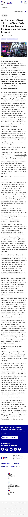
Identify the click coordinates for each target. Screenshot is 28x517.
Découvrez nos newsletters (9, 437)
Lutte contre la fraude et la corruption (17, 514)
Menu (25, 2)
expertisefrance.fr (5, 463)
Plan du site (5, 514)
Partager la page (25, 11)
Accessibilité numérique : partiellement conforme (14, 508)
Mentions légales (14, 505)
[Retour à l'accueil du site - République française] (11, 3)
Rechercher (21, 2)
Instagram (19, 449)
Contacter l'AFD (5, 502)
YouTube (11, 449)
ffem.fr (16, 463)
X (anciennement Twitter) (6, 449)
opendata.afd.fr (14, 466)
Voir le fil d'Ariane (4, 7)
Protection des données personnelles (18, 502)
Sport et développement (12, 38)
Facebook (2, 449)
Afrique (3, 38)
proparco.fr (3, 466)
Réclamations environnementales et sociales (12, 511)
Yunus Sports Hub (20, 155)
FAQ (24, 511)
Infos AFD (4, 15)
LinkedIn (15, 449)
